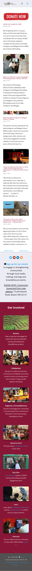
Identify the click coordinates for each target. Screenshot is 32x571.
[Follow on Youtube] (14, 257)
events (21, 446)
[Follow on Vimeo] (10, 257)
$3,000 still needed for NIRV (12, 24)
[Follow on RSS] (21, 257)
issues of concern (15, 510)
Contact (22, 557)
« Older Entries (8, 251)
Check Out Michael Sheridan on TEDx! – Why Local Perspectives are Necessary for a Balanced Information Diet (15, 169)
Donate (16, 333)
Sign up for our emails (17, 264)
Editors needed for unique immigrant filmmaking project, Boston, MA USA (15, 77)
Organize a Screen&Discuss (16, 406)
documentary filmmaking (20, 507)
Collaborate (16, 368)
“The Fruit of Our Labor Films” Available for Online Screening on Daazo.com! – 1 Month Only (14, 220)
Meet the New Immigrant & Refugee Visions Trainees (15, 118)
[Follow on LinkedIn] (17, 257)
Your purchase (10, 475)
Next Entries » (24, 251)
